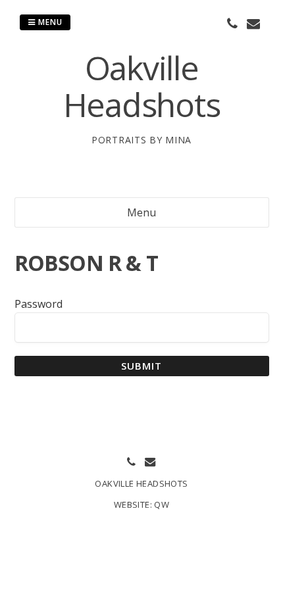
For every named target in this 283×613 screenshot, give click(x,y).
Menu (49, 22)
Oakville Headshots (141, 86)
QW (161, 504)
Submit (142, 365)
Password (38, 304)
